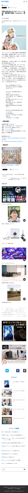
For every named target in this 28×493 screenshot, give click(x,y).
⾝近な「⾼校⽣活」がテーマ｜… (8, 223)
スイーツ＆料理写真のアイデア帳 (10, 463)
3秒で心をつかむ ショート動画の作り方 (11, 450)
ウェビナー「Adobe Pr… (7, 204)
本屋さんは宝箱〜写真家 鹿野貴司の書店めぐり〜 (13, 442)
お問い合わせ (13, 487)
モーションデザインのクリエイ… (8, 263)
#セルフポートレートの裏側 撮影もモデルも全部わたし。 (14, 447)
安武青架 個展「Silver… (6, 302)
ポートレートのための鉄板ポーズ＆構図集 (11, 460)
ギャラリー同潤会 (9, 129)
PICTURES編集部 (5, 18)
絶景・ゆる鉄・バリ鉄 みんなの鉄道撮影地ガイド (13, 435)
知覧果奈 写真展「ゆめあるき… (8, 282)
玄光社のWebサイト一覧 (12, 488)
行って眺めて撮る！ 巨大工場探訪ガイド (11, 431)
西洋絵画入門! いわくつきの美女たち (10, 453)
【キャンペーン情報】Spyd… (8, 243)
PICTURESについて (6, 487)
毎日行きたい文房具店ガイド (9, 457)
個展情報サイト (10, 117)
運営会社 (18, 488)
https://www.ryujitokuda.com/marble (13, 141)
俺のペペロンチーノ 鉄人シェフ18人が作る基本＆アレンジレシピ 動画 (14, 439)
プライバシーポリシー (21, 487)
